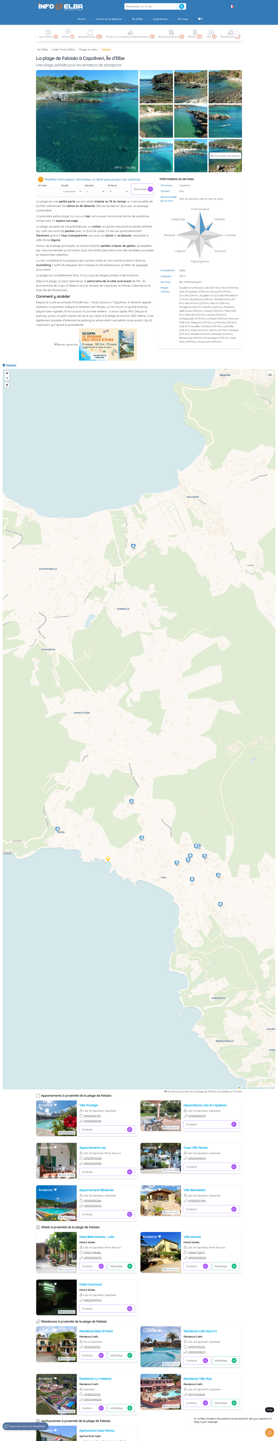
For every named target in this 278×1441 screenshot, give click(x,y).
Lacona (211, 314)
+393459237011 (91, 1346)
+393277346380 (92, 1252)
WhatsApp (117, 1266)
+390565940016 (92, 1399)
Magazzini (196, 322)
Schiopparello (186, 318)
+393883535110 (92, 1394)
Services (183, 19)
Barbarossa (185, 337)
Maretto (207, 306)
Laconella (228, 326)
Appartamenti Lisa (92, 1148)
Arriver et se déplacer (109, 19)
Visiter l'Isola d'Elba (63, 49)
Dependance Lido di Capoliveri (205, 1105)
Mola (227, 310)
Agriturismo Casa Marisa (96, 1430)
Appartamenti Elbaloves (96, 1190)
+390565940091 (196, 1158)
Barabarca (196, 299)
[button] (58, 830)
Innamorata (203, 341)
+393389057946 (196, 1200)
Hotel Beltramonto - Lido (96, 1237)
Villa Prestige (88, 1105)
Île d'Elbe (137, 19)
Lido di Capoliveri (188, 291)
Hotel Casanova (90, 1284)
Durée (64, 185)
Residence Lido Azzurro (200, 1331)
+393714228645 (196, 1394)
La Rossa (211, 318)
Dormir (82, 19)
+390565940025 (196, 1257)
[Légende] (7, 385)
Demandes (140, 189)
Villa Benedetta (194, 1190)
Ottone (213, 330)
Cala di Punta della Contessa (195, 326)
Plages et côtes (88, 49)
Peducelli (190, 314)
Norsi (224, 287)
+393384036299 (92, 1121)
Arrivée (42, 185)
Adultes (89, 185)
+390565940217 (196, 1352)
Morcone (234, 318)
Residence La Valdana (95, 1379)
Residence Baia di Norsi (96, 1331)
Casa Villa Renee (196, 1148)
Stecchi (214, 303)
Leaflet (243, 1088)
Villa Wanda (192, 1237)
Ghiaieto (194, 333)
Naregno (234, 330)
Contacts (87, 1129)
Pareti (194, 330)
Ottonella (217, 333)
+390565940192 (92, 1257)
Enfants (112, 185)
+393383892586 (92, 1200)
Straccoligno (211, 337)
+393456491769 (92, 1115)
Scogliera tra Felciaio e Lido (194, 287)
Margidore (185, 306)
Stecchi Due (191, 303)
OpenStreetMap (257, 1088)
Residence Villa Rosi (198, 1379)
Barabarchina (222, 299)
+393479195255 (196, 1346)
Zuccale (183, 295)
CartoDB (271, 1088)
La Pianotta (219, 322)
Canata (208, 310)
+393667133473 (196, 1252)
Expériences (160, 19)
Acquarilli (215, 291)
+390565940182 (92, 1163)
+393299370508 (92, 1158)
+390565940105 (92, 1300)
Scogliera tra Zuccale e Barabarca (219, 295)
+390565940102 (92, 1205)
